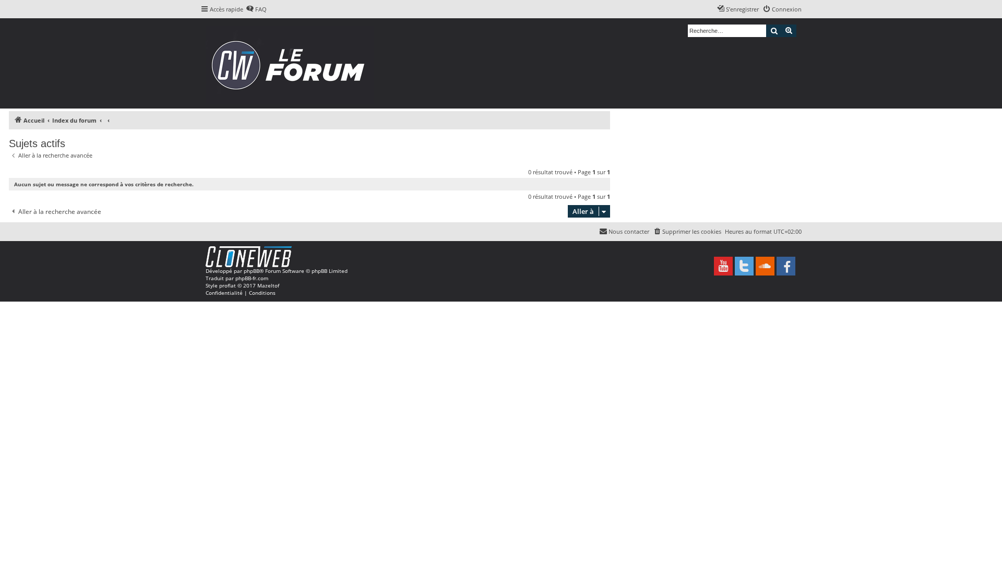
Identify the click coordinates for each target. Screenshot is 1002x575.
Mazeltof (268, 285)
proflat (227, 285)
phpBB (251, 270)
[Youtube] (723, 266)
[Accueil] (291, 63)
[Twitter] (744, 266)
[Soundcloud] (765, 266)
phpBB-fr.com (251, 278)
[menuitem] (256, 9)
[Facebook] (786, 266)
